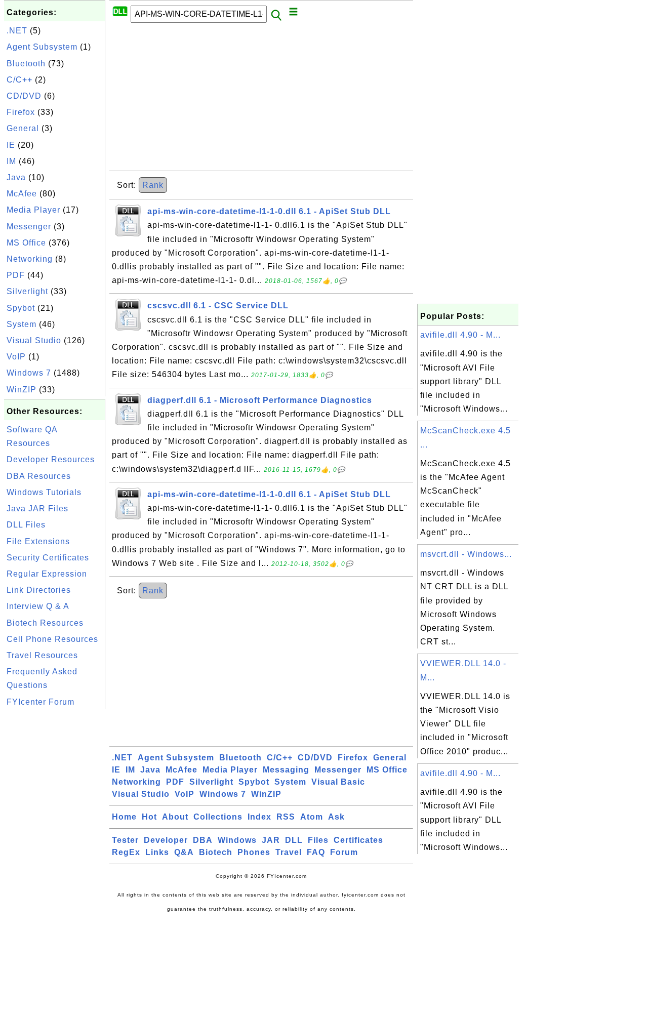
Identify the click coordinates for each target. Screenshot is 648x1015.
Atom (311, 817)
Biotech (215, 852)
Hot (149, 817)
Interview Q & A (38, 606)
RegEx (126, 852)
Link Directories (39, 590)
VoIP (16, 356)
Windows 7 (29, 373)
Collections (217, 817)
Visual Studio (34, 340)
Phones (253, 852)
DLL (294, 840)
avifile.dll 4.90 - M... (460, 335)
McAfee (22, 193)
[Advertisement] (54, 863)
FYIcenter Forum (40, 702)
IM (11, 161)
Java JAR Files (37, 508)
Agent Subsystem (42, 47)
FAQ (316, 852)
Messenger (29, 226)
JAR (271, 840)
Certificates (358, 840)
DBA (203, 840)
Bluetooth (26, 63)
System (21, 324)
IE (11, 145)
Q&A (184, 852)
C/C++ (19, 79)
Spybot (21, 308)
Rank (153, 185)
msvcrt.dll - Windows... (466, 554)
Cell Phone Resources (52, 639)
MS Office (26, 242)
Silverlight (27, 291)
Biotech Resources (45, 623)
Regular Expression (47, 574)
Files (318, 840)
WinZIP (21, 389)
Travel (288, 852)
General (23, 128)
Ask (336, 817)
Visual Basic (338, 782)
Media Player (33, 210)
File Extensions (38, 541)
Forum (344, 852)
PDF (16, 275)
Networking (30, 259)
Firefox (21, 112)
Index (259, 817)
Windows (237, 840)
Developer (166, 840)
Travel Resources (42, 655)
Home (124, 817)
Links (157, 852)
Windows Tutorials (44, 492)
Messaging (286, 769)
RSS (285, 817)
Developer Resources (51, 459)
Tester (125, 840)
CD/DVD (24, 96)
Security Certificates (48, 557)
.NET (17, 30)
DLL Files (26, 524)
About (175, 817)
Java (16, 177)
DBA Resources (39, 476)
